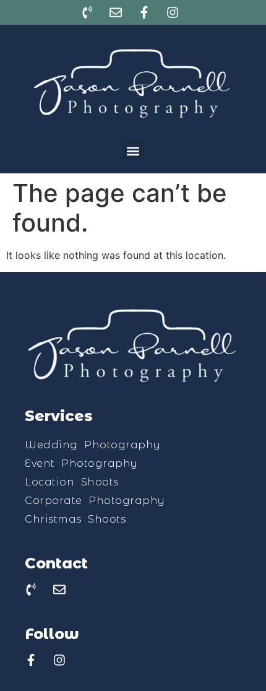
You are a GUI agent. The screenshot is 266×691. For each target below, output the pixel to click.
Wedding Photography (93, 445)
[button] (133, 151)
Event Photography (81, 463)
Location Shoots (72, 482)
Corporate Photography (95, 500)
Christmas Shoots (75, 519)
